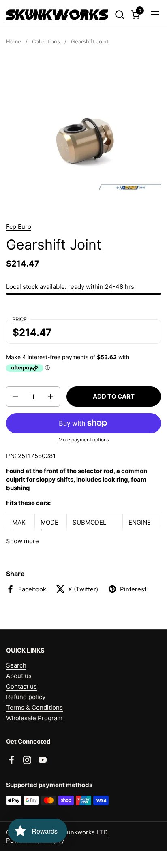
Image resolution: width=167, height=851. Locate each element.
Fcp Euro (18, 226)
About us (19, 676)
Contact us (21, 686)
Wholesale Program (34, 718)
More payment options (83, 440)
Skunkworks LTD (83, 832)
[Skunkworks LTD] (57, 14)
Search (16, 665)
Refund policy (25, 697)
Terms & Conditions (34, 707)
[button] (119, 14)
